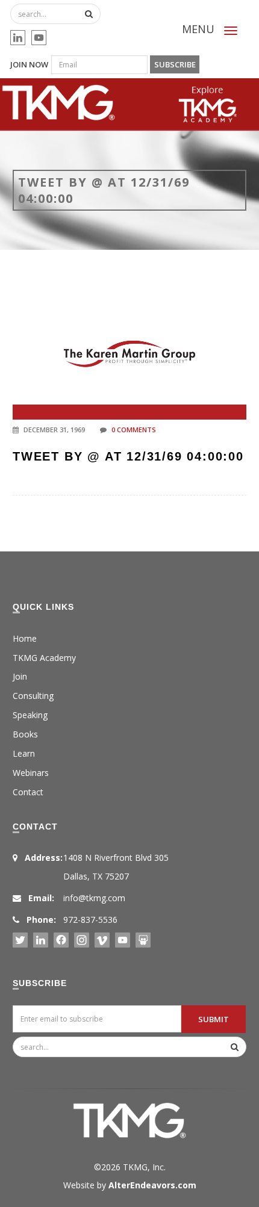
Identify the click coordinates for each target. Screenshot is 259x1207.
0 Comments (133, 429)
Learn (24, 753)
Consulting (33, 695)
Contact (28, 792)
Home (25, 638)
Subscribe (175, 64)
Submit (213, 1019)
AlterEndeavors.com (152, 1185)
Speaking (30, 715)
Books (25, 734)
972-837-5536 (90, 919)
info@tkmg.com (94, 898)
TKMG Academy (44, 657)
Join (20, 676)
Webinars (31, 772)
